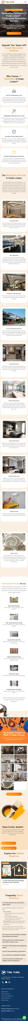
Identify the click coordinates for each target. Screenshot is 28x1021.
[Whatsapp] (24, 1017)
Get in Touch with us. (13, 33)
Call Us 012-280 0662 (9, 843)
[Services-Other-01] (20, 750)
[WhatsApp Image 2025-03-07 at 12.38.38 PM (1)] (7, 750)
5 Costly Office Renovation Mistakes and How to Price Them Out (13, 881)
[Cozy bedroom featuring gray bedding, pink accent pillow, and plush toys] (20, 768)
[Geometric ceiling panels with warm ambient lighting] (7, 786)
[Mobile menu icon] (25, 2)
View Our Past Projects (13, 794)
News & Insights (6, 863)
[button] (3, 875)
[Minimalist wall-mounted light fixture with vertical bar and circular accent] (7, 768)
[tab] (14, 903)
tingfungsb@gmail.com (9, 848)
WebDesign (23, 1019)
